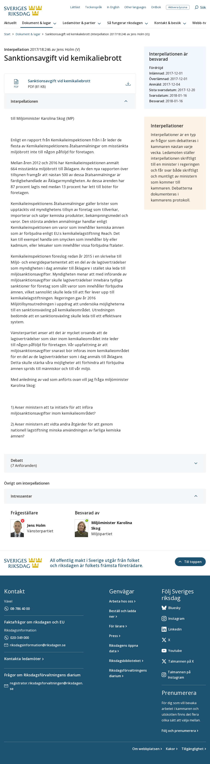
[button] (39, 23)
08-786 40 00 (20, 608)
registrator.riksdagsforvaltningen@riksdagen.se (46, 686)
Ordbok (156, 7)
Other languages (135, 7)
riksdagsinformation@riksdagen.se (38, 645)
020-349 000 (19, 637)
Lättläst (75, 7)
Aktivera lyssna (177, 7)
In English (113, 7)
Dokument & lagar (28, 34)
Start (7, 34)
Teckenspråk (93, 7)
